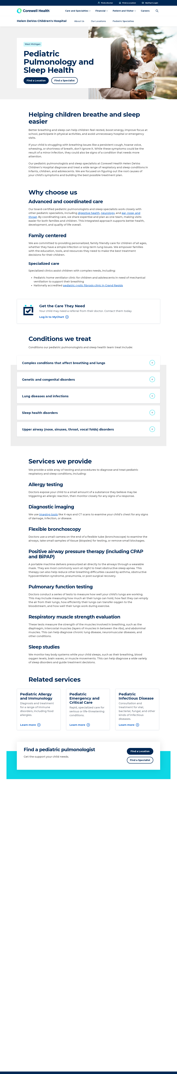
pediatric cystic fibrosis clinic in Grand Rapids (93, 285)
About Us (79, 21)
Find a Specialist (64, 80)
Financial (100, 11)
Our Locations (98, 21)
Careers (145, 11)
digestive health (89, 213)
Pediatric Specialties (123, 21)
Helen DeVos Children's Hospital (41, 21)
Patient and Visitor (123, 11)
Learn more (28, 724)
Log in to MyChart (51, 317)
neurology (108, 213)
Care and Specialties (76, 11)
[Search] (157, 11)
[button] (88, 362)
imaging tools (48, 514)
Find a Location (36, 80)
